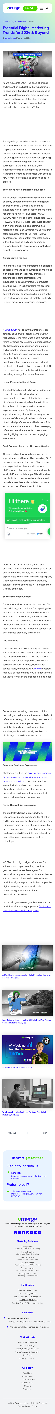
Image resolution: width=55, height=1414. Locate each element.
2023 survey (11, 329)
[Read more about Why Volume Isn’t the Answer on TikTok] (27, 1049)
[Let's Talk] (8, 1172)
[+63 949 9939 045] (8, 1191)
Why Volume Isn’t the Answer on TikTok (17, 1067)
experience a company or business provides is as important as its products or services (27, 777)
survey (37, 668)
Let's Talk (29, 8)
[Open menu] (41, 8)
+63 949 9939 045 (21, 1191)
